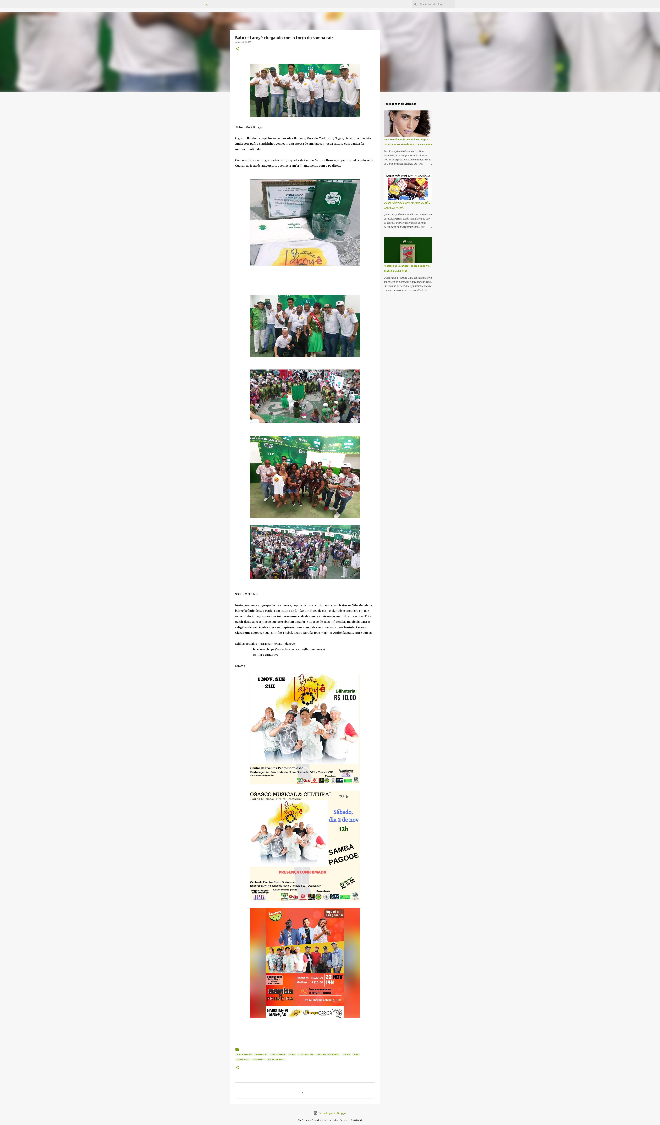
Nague (346, 1054)
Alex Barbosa (244, 1054)
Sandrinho (258, 1059)
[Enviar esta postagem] (237, 1051)
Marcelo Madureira (328, 1054)
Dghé (292, 1054)
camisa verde (278, 1054)
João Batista (306, 1054)
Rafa (356, 1054)
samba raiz (242, 1059)
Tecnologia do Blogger (332, 1113)
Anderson (261, 1054)
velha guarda (275, 1059)
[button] (237, 49)
